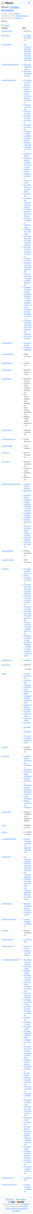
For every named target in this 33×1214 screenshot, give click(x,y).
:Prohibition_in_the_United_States (27, 188)
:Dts (26, 497)
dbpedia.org (18, 18)
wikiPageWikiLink (8, 80)
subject (5, 569)
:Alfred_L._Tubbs (27, 132)
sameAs (5, 756)
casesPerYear (7, 354)
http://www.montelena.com (27, 67)
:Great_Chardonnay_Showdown (27, 1081)
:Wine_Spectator (28, 159)
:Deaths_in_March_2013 (28, 1102)
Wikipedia (27, 1204)
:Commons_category (27, 544)
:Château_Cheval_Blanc (27, 1055)
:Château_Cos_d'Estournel (27, 82)
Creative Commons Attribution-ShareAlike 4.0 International (16, 1208)
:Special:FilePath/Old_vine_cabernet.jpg (27, 893)
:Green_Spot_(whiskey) (28, 988)
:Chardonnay (27, 92)
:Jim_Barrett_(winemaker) (27, 205)
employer (7, 939)
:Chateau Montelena (28, 758)
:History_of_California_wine (27, 977)
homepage (6, 370)
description (6, 31)
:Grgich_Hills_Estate (27, 1089)
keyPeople (6, 379)
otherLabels (7, 446)
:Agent (27, 685)
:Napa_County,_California (27, 486)
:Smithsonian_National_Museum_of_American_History (28, 326)
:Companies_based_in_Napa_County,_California (27, 240)
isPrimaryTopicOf (8, 919)
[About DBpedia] (7, 3)
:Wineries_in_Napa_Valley (27, 289)
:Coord (27, 495)
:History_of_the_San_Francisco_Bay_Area (27, 251)
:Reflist (27, 517)
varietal (5, 462)
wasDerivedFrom (8, 839)
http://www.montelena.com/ (27, 73)
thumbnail (6, 44)
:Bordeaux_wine (27, 112)
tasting (5, 453)
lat (3, 825)
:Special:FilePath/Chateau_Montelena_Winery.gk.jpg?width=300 (27, 52)
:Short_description (27, 522)
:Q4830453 (28, 706)
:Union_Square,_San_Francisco (27, 99)
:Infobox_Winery (27, 538)
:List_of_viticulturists (27, 1162)
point (5, 665)
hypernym (6, 660)
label (4, 747)
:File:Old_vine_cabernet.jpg (28, 336)
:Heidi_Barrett (27, 1128)
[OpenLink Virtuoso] (9, 1199)
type (4, 674)
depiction (6, 857)
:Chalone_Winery (27, 310)
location (5, 35)
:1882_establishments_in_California (27, 212)
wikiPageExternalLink (10, 65)
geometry (6, 812)
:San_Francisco (27, 88)
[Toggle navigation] (29, 3)
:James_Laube (27, 226)
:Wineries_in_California (27, 231)
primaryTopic (9, 1185)
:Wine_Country (27, 972)
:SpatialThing (27, 741)
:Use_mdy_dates (27, 534)
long (4, 832)
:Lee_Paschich (27, 181)
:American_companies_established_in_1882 (28, 267)
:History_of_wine (27, 259)
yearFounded (7, 560)
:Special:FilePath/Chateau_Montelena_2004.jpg (27, 879)
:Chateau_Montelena (27, 922)
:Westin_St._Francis (27, 149)
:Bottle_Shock (27, 155)
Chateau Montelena (10, 8)
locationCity (6, 430)
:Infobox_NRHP (27, 501)
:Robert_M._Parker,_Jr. (27, 316)
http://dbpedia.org (21, 16)
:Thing (27, 674)
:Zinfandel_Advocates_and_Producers (27, 1154)
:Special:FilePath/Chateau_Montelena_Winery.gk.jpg (27, 863)
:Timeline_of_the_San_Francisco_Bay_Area (27, 1111)
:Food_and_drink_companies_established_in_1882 (28, 279)
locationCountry (8, 439)
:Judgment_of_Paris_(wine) (27, 165)
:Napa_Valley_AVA (27, 144)
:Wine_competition (27, 176)
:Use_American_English (27, 528)
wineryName (7, 551)
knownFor (8, 946)
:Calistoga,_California (27, 37)
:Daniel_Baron (27, 967)
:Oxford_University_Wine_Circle (28, 1170)
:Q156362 (28, 692)
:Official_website (27, 514)
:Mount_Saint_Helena (27, 107)
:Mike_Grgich (27, 170)
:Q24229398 (28, 697)
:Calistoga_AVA (27, 139)
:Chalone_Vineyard (27, 1068)
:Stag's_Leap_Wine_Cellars (27, 1002)
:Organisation (27, 715)
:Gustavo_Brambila (27, 1095)
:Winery (27, 136)
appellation (6, 343)
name (4, 930)
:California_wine (27, 117)
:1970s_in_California (27, 220)
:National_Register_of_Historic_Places (27, 507)
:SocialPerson (27, 688)
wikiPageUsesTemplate (10, 484)
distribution (6, 363)
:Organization (27, 737)
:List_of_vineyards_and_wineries (27, 1141)
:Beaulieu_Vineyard (27, 1042)
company (16, 14)
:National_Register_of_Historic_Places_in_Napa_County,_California (27, 300)
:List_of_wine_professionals (27, 995)
